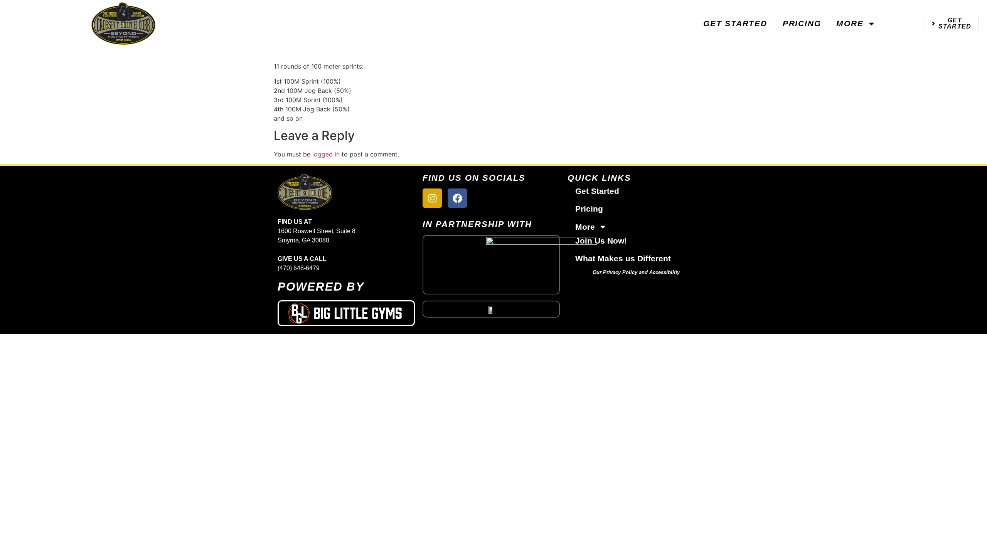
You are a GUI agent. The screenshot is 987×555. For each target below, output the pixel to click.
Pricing (802, 23)
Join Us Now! (601, 240)
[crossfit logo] (491, 309)
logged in (326, 154)
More (849, 23)
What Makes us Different (623, 258)
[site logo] (346, 192)
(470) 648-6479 (299, 268)
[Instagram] (432, 198)
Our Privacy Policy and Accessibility (636, 272)
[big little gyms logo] (346, 313)
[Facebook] (457, 198)
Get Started (735, 23)
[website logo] (123, 23)
